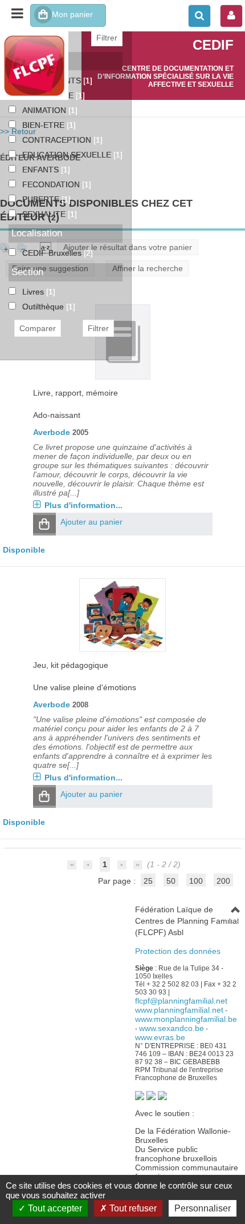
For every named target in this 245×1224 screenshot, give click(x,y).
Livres (34, 291)
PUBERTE (42, 199)
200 (223, 880)
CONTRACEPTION (57, 139)
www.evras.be (160, 1037)
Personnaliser (202, 1208)
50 (170, 880)
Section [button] (27, 272)
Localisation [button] (36, 233)
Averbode (51, 432)
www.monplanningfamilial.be (186, 1019)
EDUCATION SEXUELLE (67, 154)
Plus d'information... (83, 505)
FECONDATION (52, 184)
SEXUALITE (45, 214)
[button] (44, 524)
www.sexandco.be (171, 1028)
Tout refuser (132, 1208)
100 (196, 880)
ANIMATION (45, 110)
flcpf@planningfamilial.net (181, 1000)
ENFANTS (41, 169)
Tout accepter (54, 1208)
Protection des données (177, 951)
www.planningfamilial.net (179, 1009)
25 (148, 880)
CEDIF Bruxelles (53, 252)
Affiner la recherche (147, 268)
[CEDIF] (40, 65)
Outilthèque (44, 306)
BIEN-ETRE (44, 125)
